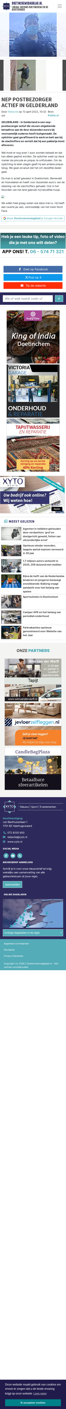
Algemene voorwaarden (16, 943)
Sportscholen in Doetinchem (40, 596)
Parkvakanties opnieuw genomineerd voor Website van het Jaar (42, 631)
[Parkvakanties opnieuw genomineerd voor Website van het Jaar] (11, 632)
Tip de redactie (36, 285)
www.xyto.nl (14, 841)
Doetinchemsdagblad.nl (27, 3)
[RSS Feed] (20, 855)
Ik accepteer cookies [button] (33, 1402)
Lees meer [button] (40, 1393)
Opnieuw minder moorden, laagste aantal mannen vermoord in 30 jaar (43, 549)
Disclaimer (9, 949)
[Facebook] (6, 855)
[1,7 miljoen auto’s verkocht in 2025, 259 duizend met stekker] (11, 566)
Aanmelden (12, 884)
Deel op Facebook (35, 269)
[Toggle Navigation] (59, 6)
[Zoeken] (59, 298)
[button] (2, 75)
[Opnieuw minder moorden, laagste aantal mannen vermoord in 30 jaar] (11, 550)
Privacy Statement (13, 956)
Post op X (34, 277)
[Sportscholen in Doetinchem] (11, 602)
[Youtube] (13, 855)
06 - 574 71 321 (47, 251)
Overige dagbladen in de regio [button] (22, 932)
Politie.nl (53, 115)
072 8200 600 (15, 832)
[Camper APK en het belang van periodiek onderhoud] (11, 617)
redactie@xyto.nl (17, 837)
